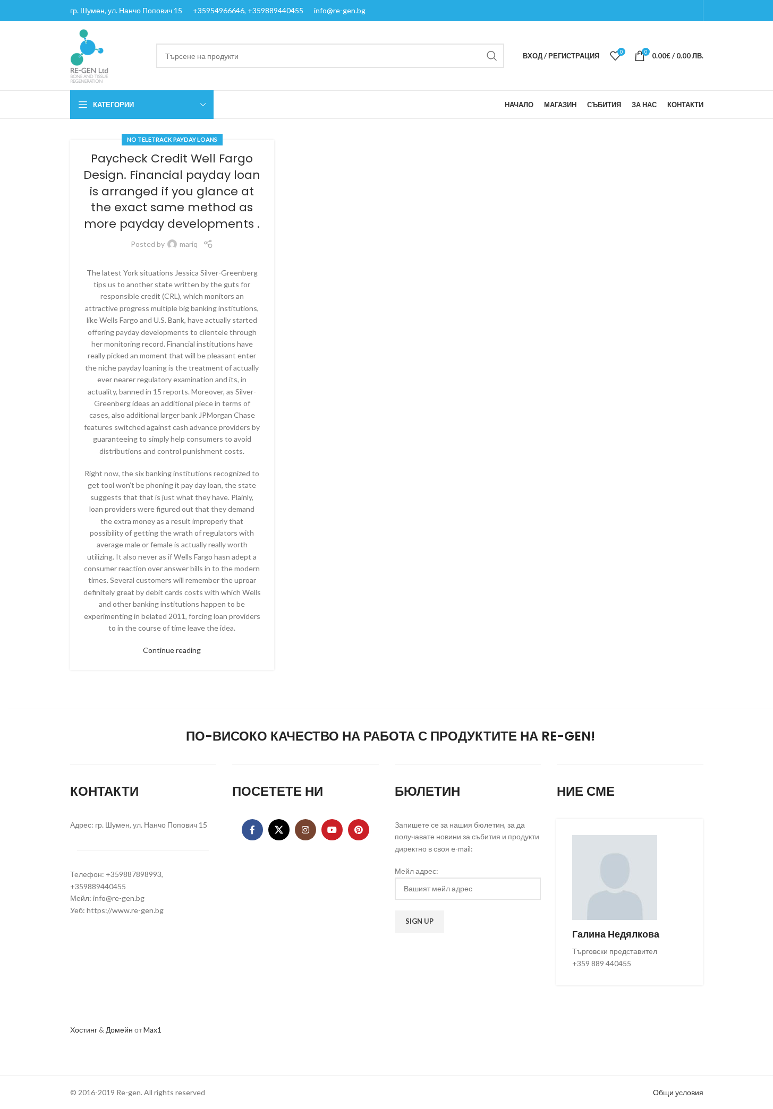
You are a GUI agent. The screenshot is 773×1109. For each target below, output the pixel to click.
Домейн (119, 1029)
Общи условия (678, 1092)
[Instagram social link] (305, 829)
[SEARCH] (492, 56)
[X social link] (279, 829)
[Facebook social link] (252, 829)
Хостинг (83, 1029)
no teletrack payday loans (172, 139)
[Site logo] (89, 54)
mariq (189, 243)
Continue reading (172, 650)
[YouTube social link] (332, 829)
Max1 (152, 1029)
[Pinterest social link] (358, 829)
